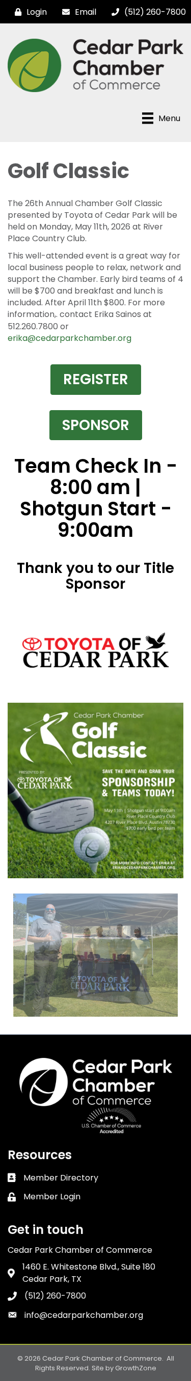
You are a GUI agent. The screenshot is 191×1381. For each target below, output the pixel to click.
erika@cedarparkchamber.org (69, 338)
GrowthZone (135, 1368)
